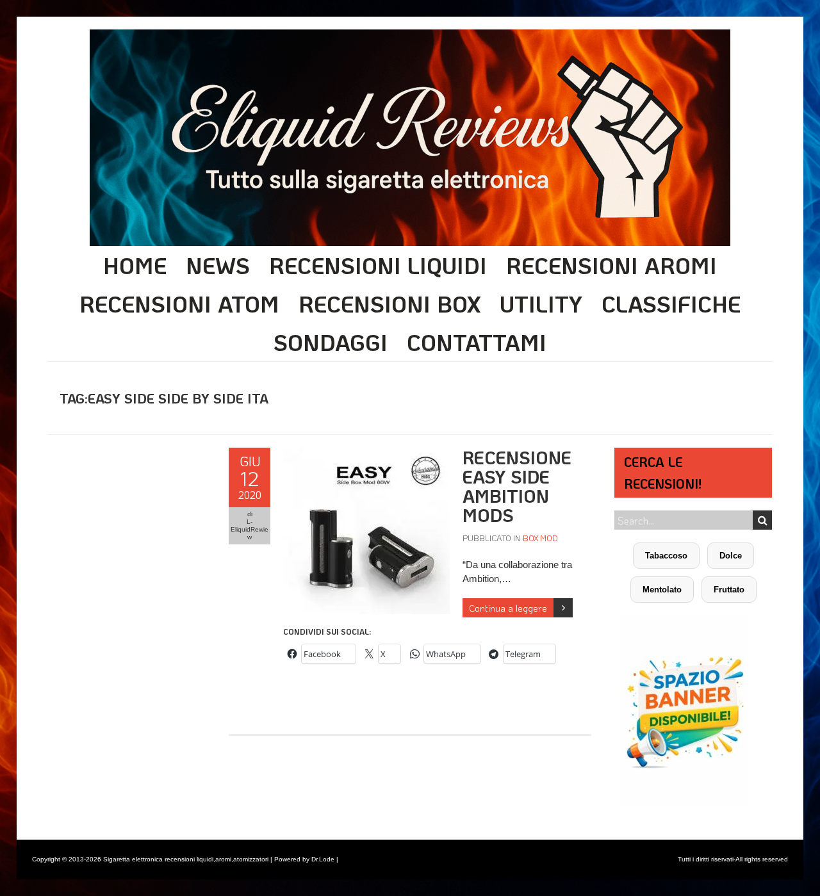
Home (135, 265)
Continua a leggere (508, 607)
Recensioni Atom (179, 303)
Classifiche (671, 303)
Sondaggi (331, 342)
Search (762, 520)
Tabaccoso (666, 555)
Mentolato (662, 589)
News (218, 265)
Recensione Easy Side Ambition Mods (517, 486)
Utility (541, 303)
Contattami (476, 342)
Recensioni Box (389, 303)
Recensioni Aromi (611, 265)
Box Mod (540, 537)
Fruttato (729, 589)
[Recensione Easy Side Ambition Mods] (366, 454)
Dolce (730, 555)
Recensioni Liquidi (378, 265)
